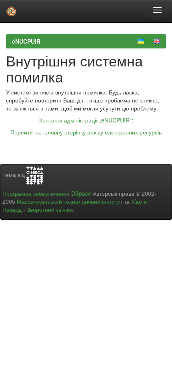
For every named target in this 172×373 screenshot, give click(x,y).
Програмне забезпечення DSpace (46, 193)
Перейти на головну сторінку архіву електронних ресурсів (86, 132)
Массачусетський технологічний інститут (69, 201)
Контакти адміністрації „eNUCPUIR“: (86, 120)
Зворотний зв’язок (50, 209)
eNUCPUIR (26, 41)
